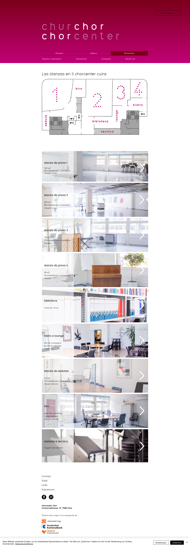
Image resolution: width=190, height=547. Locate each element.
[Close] (186, 542)
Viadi (44, 480)
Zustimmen (177, 542)
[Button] (47, 121)
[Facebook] (44, 497)
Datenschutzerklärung (24, 543)
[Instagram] (51, 497)
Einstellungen (160, 542)
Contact (46, 476)
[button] (57, 59)
